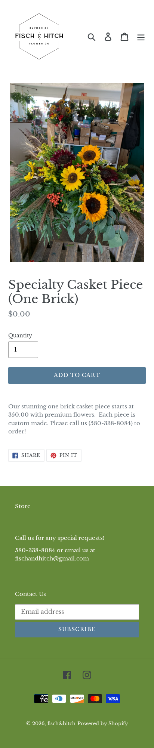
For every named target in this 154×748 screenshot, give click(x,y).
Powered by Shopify (102, 723)
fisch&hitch (61, 723)
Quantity (20, 335)
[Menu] (141, 36)
